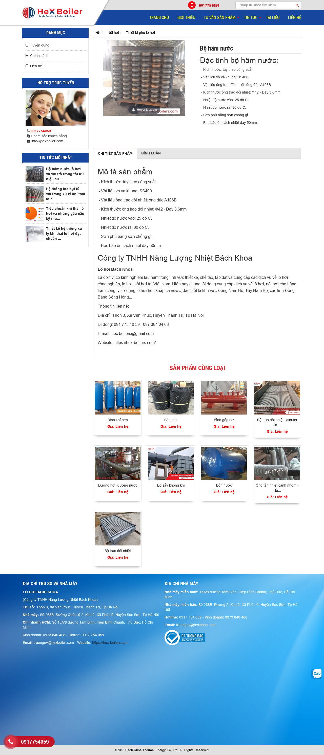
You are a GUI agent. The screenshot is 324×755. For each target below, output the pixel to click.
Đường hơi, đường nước (117, 485)
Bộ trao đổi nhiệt (118, 551)
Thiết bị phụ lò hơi (140, 33)
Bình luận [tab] (151, 153)
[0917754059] (10, 741)
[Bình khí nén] (117, 398)
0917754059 (209, 5)
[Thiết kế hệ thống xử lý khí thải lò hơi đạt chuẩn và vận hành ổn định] (35, 234)
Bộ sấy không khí (171, 485)
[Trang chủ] (96, 33)
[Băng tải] (171, 398)
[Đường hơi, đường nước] (117, 463)
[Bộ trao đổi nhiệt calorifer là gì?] (277, 398)
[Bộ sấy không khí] (171, 463)
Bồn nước (224, 485)
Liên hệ (294, 17)
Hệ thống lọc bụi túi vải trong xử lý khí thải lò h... (65, 194)
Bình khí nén (118, 420)
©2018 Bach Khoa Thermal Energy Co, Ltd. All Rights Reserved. (162, 750)
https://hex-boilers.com (110, 642)
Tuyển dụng (39, 45)
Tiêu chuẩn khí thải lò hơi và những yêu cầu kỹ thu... (65, 214)
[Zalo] (316, 674)
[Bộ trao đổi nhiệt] (117, 528)
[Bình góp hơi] (224, 398)
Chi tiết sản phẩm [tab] (115, 153)
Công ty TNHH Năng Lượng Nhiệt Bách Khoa (175, 258)
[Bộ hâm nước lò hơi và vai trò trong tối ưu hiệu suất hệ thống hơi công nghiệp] (35, 174)
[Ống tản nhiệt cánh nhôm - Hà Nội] (277, 463)
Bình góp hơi (224, 420)
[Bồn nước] (224, 463)
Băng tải (170, 420)
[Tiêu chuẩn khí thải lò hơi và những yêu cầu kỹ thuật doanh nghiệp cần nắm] (35, 214)
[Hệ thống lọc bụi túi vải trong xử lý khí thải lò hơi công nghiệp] (35, 194)
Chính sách (39, 56)
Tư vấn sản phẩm (219, 17)
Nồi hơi (113, 33)
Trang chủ (159, 17)
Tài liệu (272, 17)
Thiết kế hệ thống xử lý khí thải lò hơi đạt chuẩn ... (64, 233)
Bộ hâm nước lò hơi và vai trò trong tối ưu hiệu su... (65, 174)
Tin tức (250, 17)
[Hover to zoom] (144, 78)
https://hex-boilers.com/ (135, 342)
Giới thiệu (186, 17)
